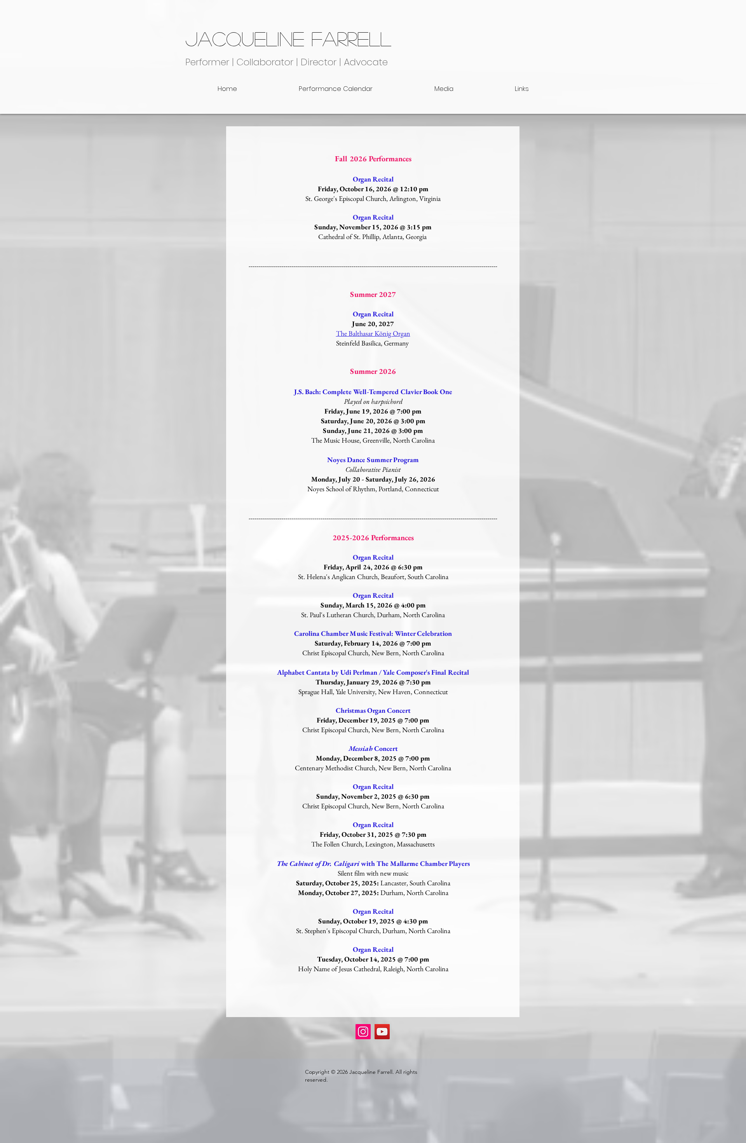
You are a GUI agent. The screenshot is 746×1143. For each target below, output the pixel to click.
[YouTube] (382, 1031)
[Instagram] (363, 1031)
